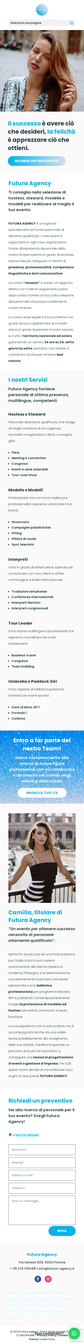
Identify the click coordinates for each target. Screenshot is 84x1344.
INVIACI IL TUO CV (42, 792)
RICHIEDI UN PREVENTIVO (37, 160)
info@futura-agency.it (56, 1268)
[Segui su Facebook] (38, 1279)
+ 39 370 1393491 (26, 1135)
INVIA (62, 1230)
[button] (74, 1333)
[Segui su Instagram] (48, 1279)
